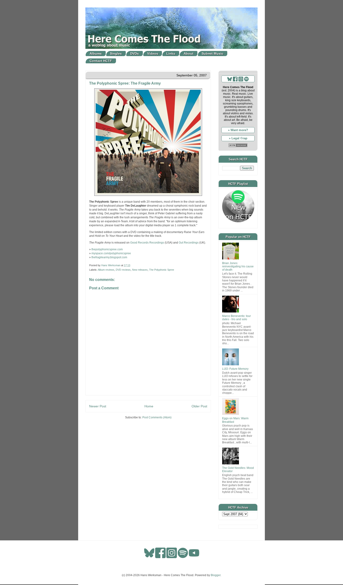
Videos (152, 53)
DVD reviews (123, 269)
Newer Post (97, 406)
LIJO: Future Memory (235, 368)
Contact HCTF (101, 61)
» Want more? (238, 130)
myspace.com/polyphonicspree (111, 253)
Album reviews (106, 269)
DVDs (134, 53)
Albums (96, 53)
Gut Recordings (189, 242)
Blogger (215, 575)
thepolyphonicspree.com (107, 249)
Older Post (199, 406)
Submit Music (212, 53)
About (188, 53)
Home (148, 406)
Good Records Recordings (147, 242)
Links (170, 53)
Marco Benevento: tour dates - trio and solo (236, 317)
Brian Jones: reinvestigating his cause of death (238, 267)
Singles (116, 53)
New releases (140, 269)
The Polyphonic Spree (161, 269)
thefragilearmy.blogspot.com (109, 257)
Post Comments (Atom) (157, 417)
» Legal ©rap (238, 138)
